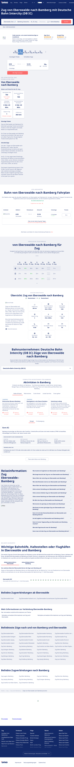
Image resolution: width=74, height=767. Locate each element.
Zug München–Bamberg (61, 643)
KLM (31, 742)
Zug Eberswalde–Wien (25, 636)
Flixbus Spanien (20, 735)
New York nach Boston (8, 744)
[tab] (14, 56)
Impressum (18, 762)
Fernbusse (19, 730)
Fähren (25, 2)
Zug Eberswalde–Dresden (26, 640)
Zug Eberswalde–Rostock (62, 640)
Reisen (61, 730)
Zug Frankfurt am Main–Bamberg (46, 646)
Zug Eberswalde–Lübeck (7, 643)
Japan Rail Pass (63, 733)
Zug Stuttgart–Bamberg (7, 649)
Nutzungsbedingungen (30, 762)
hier (52, 232)
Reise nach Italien (64, 742)
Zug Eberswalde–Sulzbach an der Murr (29, 598)
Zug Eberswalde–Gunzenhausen (46, 598)
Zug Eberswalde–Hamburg (44, 633)
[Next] (45, 52)
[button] (34, 21)
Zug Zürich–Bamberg (42, 653)
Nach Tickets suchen (7, 97)
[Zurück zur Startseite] (5, 2)
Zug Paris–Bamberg (6, 646)
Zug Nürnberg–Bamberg (61, 653)
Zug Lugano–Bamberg (7, 676)
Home (2, 691)
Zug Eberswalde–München (26, 633)
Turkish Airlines (34, 735)
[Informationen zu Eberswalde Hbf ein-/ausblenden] (70, 580)
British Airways (34, 738)
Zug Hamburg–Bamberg (25, 646)
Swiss (31, 740)
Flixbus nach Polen (21, 733)
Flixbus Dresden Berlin (22, 740)
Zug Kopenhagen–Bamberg (44, 656)
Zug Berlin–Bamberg (42, 643)
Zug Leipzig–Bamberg (43, 659)
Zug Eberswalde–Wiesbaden (26, 643)
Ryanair (32, 733)
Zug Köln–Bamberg (42, 649)
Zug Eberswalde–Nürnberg (44, 636)
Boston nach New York (8, 741)
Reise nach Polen (64, 740)
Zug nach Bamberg (15, 691)
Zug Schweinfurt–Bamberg (26, 682)
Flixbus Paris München (22, 742)
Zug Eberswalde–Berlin (61, 598)
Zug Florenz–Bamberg (7, 653)
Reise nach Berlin (64, 735)
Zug (11, 2)
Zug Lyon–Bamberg (60, 659)
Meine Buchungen (51, 2)
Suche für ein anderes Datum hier (37, 222)
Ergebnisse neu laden (36, 203)
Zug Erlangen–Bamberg (43, 679)
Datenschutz (42, 762)
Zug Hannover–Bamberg (61, 656)
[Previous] (15, 263)
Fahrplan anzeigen (6, 116)
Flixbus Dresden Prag (22, 738)
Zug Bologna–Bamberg (7, 656)
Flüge (21, 2)
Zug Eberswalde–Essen (7, 598)
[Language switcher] (41, 2)
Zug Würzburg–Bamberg (62, 679)
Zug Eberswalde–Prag (61, 636)
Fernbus (16, 2)
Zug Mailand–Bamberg (25, 649)
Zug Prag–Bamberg (24, 656)
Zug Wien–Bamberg (60, 649)
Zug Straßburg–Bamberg (26, 659)
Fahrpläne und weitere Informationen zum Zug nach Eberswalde (16, 616)
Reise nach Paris (63, 738)
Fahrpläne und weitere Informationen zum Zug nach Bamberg (55, 615)
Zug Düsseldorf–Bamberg (26, 653)
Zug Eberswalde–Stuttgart (8, 636)
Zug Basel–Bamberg (6, 659)
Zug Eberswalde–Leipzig (7, 640)
